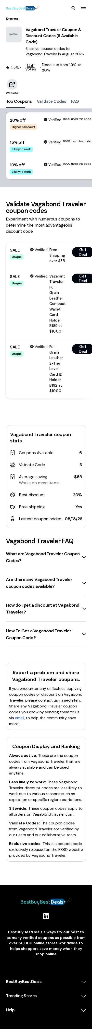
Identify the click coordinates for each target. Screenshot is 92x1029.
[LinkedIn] (46, 916)
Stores (12, 18)
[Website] (12, 84)
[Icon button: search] (73, 8)
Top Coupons (19, 101)
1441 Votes (30, 67)
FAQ (75, 101)
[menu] (83, 8)
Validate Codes (51, 101)
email (19, 717)
